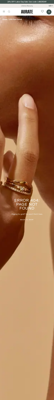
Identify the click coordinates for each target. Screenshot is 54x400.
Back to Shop (27, 219)
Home (5, 19)
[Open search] (10, 12)
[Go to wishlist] (42, 11)
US (50, 6)
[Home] (27, 11)
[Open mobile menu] (4, 12)
